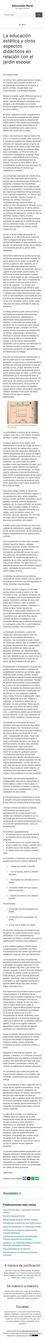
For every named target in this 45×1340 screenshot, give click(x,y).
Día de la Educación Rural (14, 1216)
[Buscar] (38, 14)
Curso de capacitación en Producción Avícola (22, 1227)
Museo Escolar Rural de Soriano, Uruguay (20, 1219)
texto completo (27, 1278)
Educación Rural (22, 5)
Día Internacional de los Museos (16, 1249)
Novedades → (12, 1193)
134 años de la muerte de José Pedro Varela (22, 1223)
